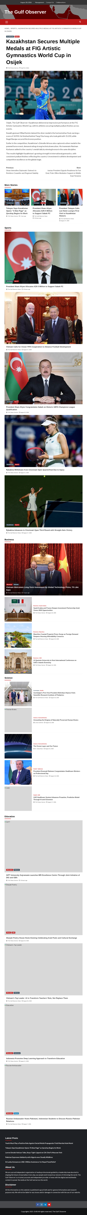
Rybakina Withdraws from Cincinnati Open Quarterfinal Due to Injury (35, 470)
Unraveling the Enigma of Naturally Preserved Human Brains (55, 720)
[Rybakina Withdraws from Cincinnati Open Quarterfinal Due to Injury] (44, 441)
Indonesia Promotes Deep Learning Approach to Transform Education (35, 1058)
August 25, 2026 (52, 613)
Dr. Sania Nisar (39, 748)
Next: (63, 172)
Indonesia (17, 1053)
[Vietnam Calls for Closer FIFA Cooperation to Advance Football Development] (44, 318)
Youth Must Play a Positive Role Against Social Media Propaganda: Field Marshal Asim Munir (39, 1143)
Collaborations (61, 2)
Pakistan (16, 869)
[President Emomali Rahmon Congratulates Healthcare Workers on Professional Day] (18, 772)
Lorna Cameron (39, 722)
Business (9, 584)
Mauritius (41, 632)
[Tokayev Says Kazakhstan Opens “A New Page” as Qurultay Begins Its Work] (17, 197)
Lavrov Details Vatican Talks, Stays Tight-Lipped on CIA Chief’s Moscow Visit (33, 1153)
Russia (16, 1113)
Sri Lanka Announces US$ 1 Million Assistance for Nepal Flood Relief (30, 1162)
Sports (17, 36)
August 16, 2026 (52, 665)
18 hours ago (37, 218)
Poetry (8, 932)
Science (35, 717)
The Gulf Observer (25, 12)
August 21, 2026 (24, 472)
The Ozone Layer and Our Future (45, 746)
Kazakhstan (10, 36)
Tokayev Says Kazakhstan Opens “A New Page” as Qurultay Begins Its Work (17, 210)
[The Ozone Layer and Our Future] (18, 746)
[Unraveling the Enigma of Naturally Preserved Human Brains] (18, 720)
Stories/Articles (42, 717)
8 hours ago (26, 592)
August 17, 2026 (27, 533)
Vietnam (14, 341)
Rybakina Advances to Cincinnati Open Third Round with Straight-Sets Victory (39, 530)
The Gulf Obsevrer (59, 1211)
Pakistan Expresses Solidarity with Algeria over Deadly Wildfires (29, 1157)
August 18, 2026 (55, 776)
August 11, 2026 (24, 1061)
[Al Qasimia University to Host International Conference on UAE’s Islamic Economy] (18, 661)
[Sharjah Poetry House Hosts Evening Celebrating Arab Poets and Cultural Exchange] (44, 909)
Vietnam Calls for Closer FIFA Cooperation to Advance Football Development (38, 347)
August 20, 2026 (55, 639)
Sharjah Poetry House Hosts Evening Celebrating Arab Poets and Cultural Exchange (41, 938)
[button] (7, 21)
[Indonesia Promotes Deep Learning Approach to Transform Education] (44, 1030)
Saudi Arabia (42, 605)
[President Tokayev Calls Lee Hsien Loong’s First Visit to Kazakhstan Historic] (70, 197)
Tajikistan (40, 769)
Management (39, 2)
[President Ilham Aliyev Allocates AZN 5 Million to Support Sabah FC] (43, 197)
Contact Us (50, 2)
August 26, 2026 (24, 412)
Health (42, 690)
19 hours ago (23, 880)
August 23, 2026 (49, 748)
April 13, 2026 (25, 68)
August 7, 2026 (27, 1124)
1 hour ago (23, 216)
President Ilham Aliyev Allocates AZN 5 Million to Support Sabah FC (42, 210)
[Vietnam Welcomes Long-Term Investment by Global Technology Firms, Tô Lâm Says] (44, 569)
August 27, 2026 (65, 220)
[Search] (80, 22)
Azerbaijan (36, 203)
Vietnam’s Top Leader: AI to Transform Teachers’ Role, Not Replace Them (37, 998)
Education (10, 869)
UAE (40, 658)
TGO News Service (13, 68)
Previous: (22, 170)
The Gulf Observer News (40, 216)
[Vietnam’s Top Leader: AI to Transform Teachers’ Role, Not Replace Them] (44, 969)
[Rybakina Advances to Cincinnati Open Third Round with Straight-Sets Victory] (44, 501)
